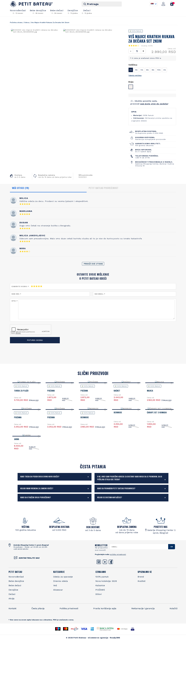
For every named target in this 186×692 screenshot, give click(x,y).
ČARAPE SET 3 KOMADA (157, 412)
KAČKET (117, 390)
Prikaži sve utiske (93, 264)
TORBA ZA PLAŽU (21, 390)
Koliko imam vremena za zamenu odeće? (36, 488)
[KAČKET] (126, 382)
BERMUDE (84, 417)
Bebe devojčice (38, 11)
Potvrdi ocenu (35, 340)
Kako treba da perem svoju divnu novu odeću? (39, 476)
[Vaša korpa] (172, 4)
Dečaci (87, 11)
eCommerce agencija (98, 638)
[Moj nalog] (163, 4)
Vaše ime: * (16, 294)
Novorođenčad (18, 11)
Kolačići (173, 608)
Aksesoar (58, 590)
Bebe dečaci (56, 11)
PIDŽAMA (51, 390)
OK (171, 547)
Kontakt (12, 608)
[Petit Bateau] (31, 4)
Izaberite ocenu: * (20, 286)
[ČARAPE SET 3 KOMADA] (159, 408)
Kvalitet (141, 581)
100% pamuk (102, 577)
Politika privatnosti (69, 608)
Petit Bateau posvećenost (103, 188)
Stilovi (98, 594)
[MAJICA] (159, 382)
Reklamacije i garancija (143, 608)
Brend (141, 577)
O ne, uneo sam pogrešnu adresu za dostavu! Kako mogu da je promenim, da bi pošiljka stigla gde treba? (129, 478)
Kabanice (100, 585)
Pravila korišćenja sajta (104, 608)
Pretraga (93, 4)
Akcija (12, 598)
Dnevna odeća (60, 581)
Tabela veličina (134, 75)
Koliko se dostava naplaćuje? (109, 497)
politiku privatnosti (118, 554)
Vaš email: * (99, 294)
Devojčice (73, 11)
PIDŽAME (100, 590)
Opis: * (14, 301)
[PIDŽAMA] (60, 382)
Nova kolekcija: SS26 (106, 581)
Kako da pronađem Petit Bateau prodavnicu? (116, 488)
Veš (55, 585)
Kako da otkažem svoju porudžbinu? (35, 497)
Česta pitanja (38, 608)
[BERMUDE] (93, 408)
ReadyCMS (115, 638)
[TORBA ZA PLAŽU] (26, 382)
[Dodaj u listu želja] (38, 384)
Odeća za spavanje (63, 577)
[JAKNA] (26, 435)
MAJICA (150, 390)
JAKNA (16, 439)
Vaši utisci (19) (20, 188)
